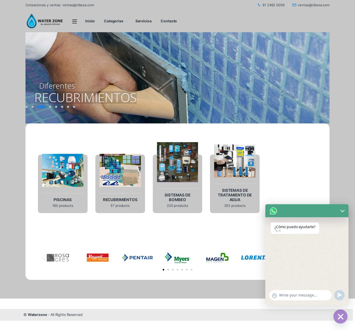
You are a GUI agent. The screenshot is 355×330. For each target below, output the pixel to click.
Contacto (169, 21)
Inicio (90, 21)
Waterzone (37, 314)
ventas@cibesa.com (314, 5)
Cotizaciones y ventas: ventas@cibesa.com (59, 5)
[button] (44, 257)
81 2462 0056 (273, 5)
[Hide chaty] (340, 316)
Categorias (113, 21)
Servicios (143, 21)
